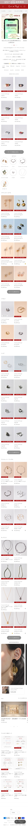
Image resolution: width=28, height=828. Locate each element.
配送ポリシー (6, 824)
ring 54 (2, 95)
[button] (3, 6)
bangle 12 (16, 505)
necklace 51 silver (18, 631)
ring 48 (16, 143)
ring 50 (16, 119)
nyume (11, 70)
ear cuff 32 (3, 344)
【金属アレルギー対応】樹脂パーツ (20, 796)
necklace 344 (17, 583)
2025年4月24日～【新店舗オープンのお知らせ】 (13, 719)
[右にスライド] (17, 726)
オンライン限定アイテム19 (20, 481)
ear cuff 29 (16, 344)
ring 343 (3, 398)
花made (12, 66)
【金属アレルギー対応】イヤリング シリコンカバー (7, 752)
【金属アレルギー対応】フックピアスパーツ (7, 774)
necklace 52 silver (18, 606)
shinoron (6, 70)
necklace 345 (4, 583)
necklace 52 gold (5, 631)
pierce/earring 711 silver (7, 261)
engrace (18, 66)
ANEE (22, 70)
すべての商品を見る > (14, 152)
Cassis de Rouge (13, 820)
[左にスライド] (10, 726)
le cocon (23, 66)
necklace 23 (17, 559)
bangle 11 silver (4, 528)
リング (10, 11)
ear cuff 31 (3, 320)
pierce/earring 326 (5, 238)
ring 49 (2, 143)
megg (7, 66)
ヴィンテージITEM (18, 11)
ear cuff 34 (16, 320)
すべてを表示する (14, 291)
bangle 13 (3, 505)
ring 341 (3, 422)
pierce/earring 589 (18, 285)
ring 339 (3, 446)
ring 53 (16, 95)
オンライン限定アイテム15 (7, 559)
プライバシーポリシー (13, 822)
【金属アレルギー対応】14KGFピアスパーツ (19, 774)
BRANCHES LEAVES (14, 74)
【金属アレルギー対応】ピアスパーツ (20, 752)
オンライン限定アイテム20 (7, 481)
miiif (3, 66)
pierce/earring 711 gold (19, 261)
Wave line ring (17, 375)
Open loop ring (4, 375)
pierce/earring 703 (5, 285)
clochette (17, 70)
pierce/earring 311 (18, 238)
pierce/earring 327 (18, 214)
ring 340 (16, 422)
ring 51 (2, 119)
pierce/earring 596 (5, 214)
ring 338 (16, 446)
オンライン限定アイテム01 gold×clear (7, 607)
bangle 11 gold (17, 528)
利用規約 (24, 824)
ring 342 (16, 398)
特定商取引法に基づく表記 (15, 824)
